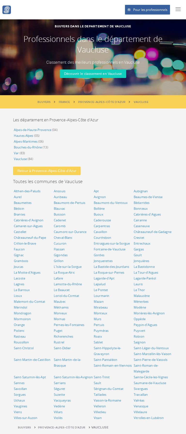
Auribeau (60, 197)
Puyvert (139, 330)
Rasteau (20, 336)
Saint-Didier (62, 348)
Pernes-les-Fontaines (69, 325)
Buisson (59, 214)
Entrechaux (142, 243)
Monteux (100, 313)
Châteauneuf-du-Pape (30, 237)
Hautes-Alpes (23, 135)
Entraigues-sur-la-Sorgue (112, 243)
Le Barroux (22, 290)
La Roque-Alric (64, 272)
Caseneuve (142, 226)
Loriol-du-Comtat (66, 296)
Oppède (140, 319)
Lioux (18, 296)
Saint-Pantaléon (105, 359)
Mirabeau (101, 307)
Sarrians (60, 383)
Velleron (100, 406)
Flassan (59, 249)
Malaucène (142, 296)
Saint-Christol (24, 348)
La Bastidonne (144, 266)
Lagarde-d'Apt (104, 278)
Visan (98, 418)
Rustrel (59, 342)
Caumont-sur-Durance (70, 232)
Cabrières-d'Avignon (28, 220)
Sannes (19, 383)
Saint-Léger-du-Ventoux (151, 348)
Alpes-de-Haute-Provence (32, 130)
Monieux (60, 313)
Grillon (58, 261)
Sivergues (141, 389)
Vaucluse (20, 159)
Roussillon (21, 342)
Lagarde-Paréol (145, 278)
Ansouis (59, 191)
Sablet (98, 342)
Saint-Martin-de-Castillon (32, 359)
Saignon (140, 342)
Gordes (99, 255)
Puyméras (101, 330)
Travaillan (141, 394)
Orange (19, 325)
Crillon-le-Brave (25, 243)
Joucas (18, 266)
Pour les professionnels (150, 10)
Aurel (18, 197)
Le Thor (139, 290)
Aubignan (141, 191)
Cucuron (60, 243)
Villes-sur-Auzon (25, 418)
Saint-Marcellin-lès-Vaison (152, 354)
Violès (58, 418)
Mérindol (20, 307)
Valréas (139, 400)
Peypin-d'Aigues (145, 325)
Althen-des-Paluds (27, 191)
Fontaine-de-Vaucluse (110, 249)
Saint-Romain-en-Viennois (113, 365)
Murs (97, 319)
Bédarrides (141, 203)
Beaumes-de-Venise (148, 197)
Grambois (21, 261)
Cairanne (140, 220)
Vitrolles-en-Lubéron (149, 418)
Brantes (19, 214)
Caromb (60, 226)
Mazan (99, 301)
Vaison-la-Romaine (107, 400)
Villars (58, 412)
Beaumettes (22, 203)
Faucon (19, 249)
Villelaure (140, 412)
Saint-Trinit (102, 377)
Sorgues (20, 394)
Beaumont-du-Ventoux (111, 203)
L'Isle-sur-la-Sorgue (68, 266)
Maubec (60, 301)
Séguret (59, 389)
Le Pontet (101, 290)
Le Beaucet (62, 290)
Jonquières (141, 261)
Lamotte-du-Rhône (68, 284)
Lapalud (100, 284)
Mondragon (22, 313)
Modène (140, 307)
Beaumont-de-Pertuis (69, 203)
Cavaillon (100, 232)
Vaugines (20, 406)
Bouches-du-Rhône (28, 147)
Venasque (141, 406)
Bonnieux (141, 208)
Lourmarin (101, 296)
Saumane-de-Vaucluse (150, 383)
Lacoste (19, 278)
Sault (97, 383)
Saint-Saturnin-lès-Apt (30, 377)
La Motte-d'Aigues (27, 272)
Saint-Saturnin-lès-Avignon (73, 377)
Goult (138, 255)
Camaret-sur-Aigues (28, 226)
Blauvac (59, 208)
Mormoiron (22, 319)
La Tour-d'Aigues (146, 272)
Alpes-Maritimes (26, 141)
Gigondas (61, 255)
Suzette (59, 394)
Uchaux (19, 400)
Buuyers (24, 427)
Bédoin (19, 208)
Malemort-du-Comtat (29, 301)
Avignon (100, 197)
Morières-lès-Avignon (149, 313)
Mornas (59, 319)
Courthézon (102, 237)
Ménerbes (141, 301)
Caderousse (102, 220)
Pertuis (99, 325)
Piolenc (19, 330)
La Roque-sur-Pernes (109, 272)
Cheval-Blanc (63, 237)
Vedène (59, 406)
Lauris (138, 284)
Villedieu (100, 412)
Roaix (98, 336)
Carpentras (102, 226)
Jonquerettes (103, 261)
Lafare (58, 278)
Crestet (139, 237)
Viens (18, 412)
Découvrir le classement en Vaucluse (93, 74)
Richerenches (63, 336)
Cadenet (60, 220)
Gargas (139, 249)
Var (16, 153)
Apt (96, 191)
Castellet (20, 232)
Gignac (19, 255)
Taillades (100, 394)
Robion (139, 336)
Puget (58, 330)
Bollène (99, 208)
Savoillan (20, 389)
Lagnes (19, 284)
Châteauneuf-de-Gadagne (152, 232)
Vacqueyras (62, 400)
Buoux (98, 214)
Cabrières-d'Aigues (147, 214)
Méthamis (61, 307)
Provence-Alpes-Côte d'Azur (61, 427)
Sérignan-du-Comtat (109, 389)
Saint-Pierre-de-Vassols (150, 359)
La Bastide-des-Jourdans (111, 266)
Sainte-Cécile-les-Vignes (151, 377)
